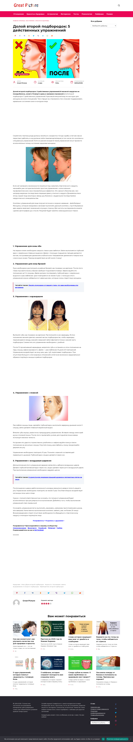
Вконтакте (32, 528)
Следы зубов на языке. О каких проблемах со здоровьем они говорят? (79, 674)
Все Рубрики (30, 20)
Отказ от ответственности (100, 709)
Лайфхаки (99, 14)
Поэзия (110, 14)
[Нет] (131, 739)
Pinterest (51, 528)
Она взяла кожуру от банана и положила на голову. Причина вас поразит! (106, 675)
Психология (87, 14)
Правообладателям (97, 715)
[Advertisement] (48, 118)
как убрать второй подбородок (33, 584)
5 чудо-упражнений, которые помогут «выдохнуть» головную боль (23, 675)
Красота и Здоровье (35, 14)
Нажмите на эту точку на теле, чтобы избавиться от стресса (107, 639)
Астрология (52, 14)
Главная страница (19, 20)
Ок (103, 739)
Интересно (65, 14)
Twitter (59, 528)
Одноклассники (19, 528)
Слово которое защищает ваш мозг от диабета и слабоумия (79, 639)
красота (49, 584)
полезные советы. (60, 584)
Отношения (18, 14)
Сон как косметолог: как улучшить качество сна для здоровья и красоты (24, 641)
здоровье (17, 584)
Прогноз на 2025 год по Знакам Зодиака (51, 640)
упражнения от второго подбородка (26, 586)
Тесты (76, 14)
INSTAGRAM (39, 530)
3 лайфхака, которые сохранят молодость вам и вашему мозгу (52, 674)
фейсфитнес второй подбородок (52, 586)
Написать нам (95, 707)
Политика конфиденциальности (117, 739)
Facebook (42, 528)
